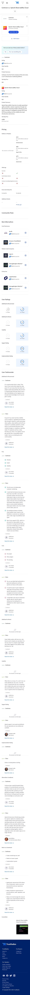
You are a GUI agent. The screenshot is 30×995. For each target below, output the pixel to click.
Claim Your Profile (6, 966)
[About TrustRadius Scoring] (3, 63)
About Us (4, 951)
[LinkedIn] (14, 975)
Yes (5, 51)
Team (3, 953)
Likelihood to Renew (6, 316)
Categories (18, 951)
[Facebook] (7, 975)
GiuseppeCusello (12, 733)
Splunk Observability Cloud (16, 27)
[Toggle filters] (2, 2)
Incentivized (8, 399)
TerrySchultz (11, 402)
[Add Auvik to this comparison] (25, 233)
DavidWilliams (11, 838)
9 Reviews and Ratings (13, 19)
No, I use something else (15, 51)
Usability (4, 330)
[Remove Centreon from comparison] (27, 16)
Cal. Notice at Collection (8, 985)
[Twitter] (11, 975)
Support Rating (5, 343)
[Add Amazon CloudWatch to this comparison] (25, 242)
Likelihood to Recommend (8, 303)
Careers (4, 954)
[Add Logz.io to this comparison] (25, 255)
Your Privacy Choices (7, 984)
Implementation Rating (7, 356)
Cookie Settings (6, 987)
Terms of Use (5, 979)
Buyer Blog (18, 953)
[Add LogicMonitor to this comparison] (25, 278)
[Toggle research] (7, 2)
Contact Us (4, 958)
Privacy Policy (5, 982)
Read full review (8, 407)
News (3, 956)
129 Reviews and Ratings (13, 28)
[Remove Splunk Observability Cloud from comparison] (27, 26)
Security (4, 980)
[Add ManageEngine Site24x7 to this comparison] (25, 265)
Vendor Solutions (6, 964)
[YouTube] (4, 975)
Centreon (11, 17)
